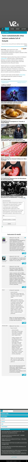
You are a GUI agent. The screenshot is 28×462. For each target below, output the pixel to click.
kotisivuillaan (4, 58)
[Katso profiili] (3, 239)
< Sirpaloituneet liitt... (5, 82)
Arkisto (3, 419)
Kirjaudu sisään (4, 413)
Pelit (7, 29)
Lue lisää (19, 461)
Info (2, 424)
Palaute (3, 421)
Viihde (12, 29)
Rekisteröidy (4, 416)
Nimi (3, 215)
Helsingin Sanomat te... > (22, 82)
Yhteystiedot (4, 426)
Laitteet (23, 29)
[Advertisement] (14, 392)
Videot (18, 29)
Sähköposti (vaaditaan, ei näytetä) (9, 219)
